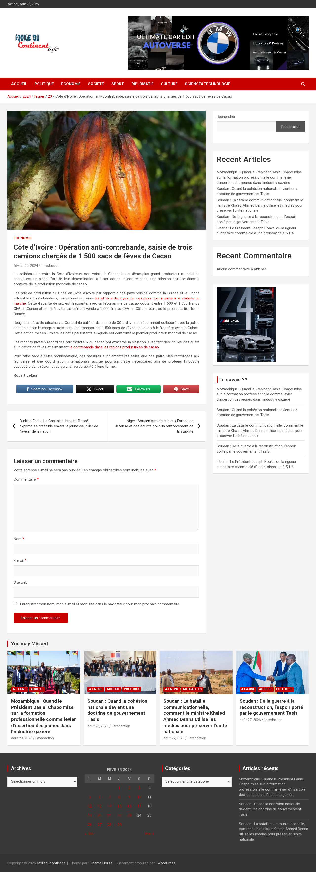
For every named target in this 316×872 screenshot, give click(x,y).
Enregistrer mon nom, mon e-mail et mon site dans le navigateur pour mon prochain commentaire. (100, 604)
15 (119, 806)
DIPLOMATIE (142, 84)
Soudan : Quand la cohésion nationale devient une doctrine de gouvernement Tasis (117, 710)
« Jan (89, 833)
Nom (19, 539)
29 (119, 824)
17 (139, 806)
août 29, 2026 (21, 738)
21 (109, 815)
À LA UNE (19, 689)
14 (109, 806)
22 (119, 815)
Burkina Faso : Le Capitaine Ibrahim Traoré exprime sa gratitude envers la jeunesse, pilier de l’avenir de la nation (59, 426)
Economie (71, 84)
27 (99, 824)
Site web (20, 582)
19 (90, 815)
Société (96, 84)
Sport (117, 84)
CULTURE (169, 84)
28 (109, 824)
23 (129, 815)
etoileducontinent (51, 863)
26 (90, 824)
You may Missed (29, 644)
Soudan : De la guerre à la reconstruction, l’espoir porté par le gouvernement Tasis (271, 707)
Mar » (149, 833)
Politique (44, 84)
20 (99, 815)
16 (129, 806)
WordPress (167, 863)
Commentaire (26, 479)
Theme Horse (101, 863)
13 (99, 806)
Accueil (19, 84)
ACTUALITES (192, 689)
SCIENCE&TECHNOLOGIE (207, 84)
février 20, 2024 (26, 266)
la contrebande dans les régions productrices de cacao (114, 347)
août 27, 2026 (174, 738)
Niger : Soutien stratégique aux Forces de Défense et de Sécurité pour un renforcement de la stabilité (154, 426)
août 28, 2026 (98, 726)
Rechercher (226, 117)
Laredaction (50, 266)
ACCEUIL (36, 689)
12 (90, 806)
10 (139, 797)
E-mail (20, 560)
